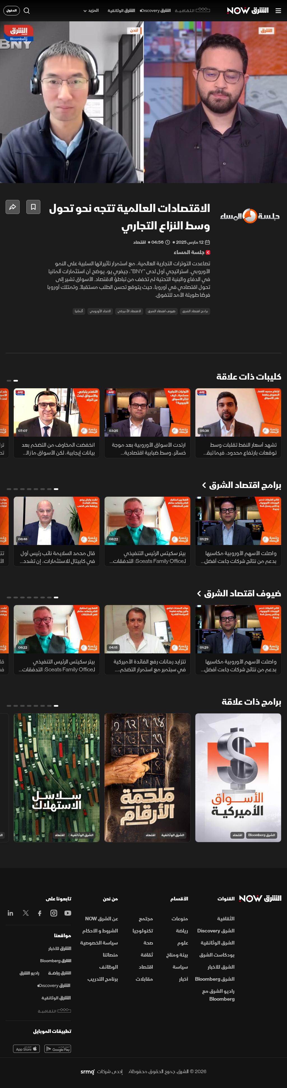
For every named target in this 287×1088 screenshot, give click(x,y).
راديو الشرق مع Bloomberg (218, 995)
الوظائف (108, 967)
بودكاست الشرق (217, 955)
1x (238, 174)
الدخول (11, 10)
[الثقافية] (192, 11)
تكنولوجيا (143, 931)
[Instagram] (52, 913)
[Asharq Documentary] (56, 998)
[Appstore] (26, 1048)
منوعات (180, 919)
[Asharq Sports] (59, 973)
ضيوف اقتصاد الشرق (161, 311)
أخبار (183, 979)
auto (258, 174)
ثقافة (147, 955)
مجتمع (146, 919)
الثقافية (226, 919)
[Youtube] (66, 913)
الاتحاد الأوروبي (100, 311)
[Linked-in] (10, 914)
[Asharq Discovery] (53, 986)
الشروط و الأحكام (100, 931)
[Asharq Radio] (29, 973)
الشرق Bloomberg (261, 835)
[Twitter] (24, 913)
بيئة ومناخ (177, 955)
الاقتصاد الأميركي (129, 311)
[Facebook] (38, 913)
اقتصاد (237, 835)
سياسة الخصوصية (99, 943)
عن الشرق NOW (101, 919)
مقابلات (144, 979)
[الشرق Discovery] (155, 11)
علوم (182, 943)
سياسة (180, 967)
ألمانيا (79, 311)
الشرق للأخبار (221, 967)
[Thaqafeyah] (54, 1010)
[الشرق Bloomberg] (55, 961)
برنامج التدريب (102, 979)
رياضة (182, 931)
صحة (148, 943)
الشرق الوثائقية (172, 835)
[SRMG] (88, 1071)
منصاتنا (110, 955)
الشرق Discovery (216, 931)
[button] (10, 174)
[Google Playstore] (57, 1048)
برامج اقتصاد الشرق (195, 311)
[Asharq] (59, 948)
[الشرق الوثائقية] (121, 11)
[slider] (143, 164)
